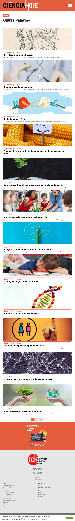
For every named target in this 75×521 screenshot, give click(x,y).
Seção (6, 15)
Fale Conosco (7, 494)
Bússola (5, 506)
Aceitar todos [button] (69, 518)
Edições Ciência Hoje (9, 485)
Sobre (40, 485)
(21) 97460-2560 (37, 479)
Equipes (40, 496)
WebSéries (6, 507)
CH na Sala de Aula (8, 487)
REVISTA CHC (7, 498)
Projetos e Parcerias (8, 492)
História (40, 489)
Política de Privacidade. (40, 519)
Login (4, 483)
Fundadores (41, 494)
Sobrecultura (6, 504)
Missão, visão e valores (44, 487)
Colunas (5, 502)
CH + (4, 489)
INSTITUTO (41, 483)
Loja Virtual (6, 491)
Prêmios (40, 492)
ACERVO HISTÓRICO (9, 500)
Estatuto (40, 491)
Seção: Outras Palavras (12, 52)
